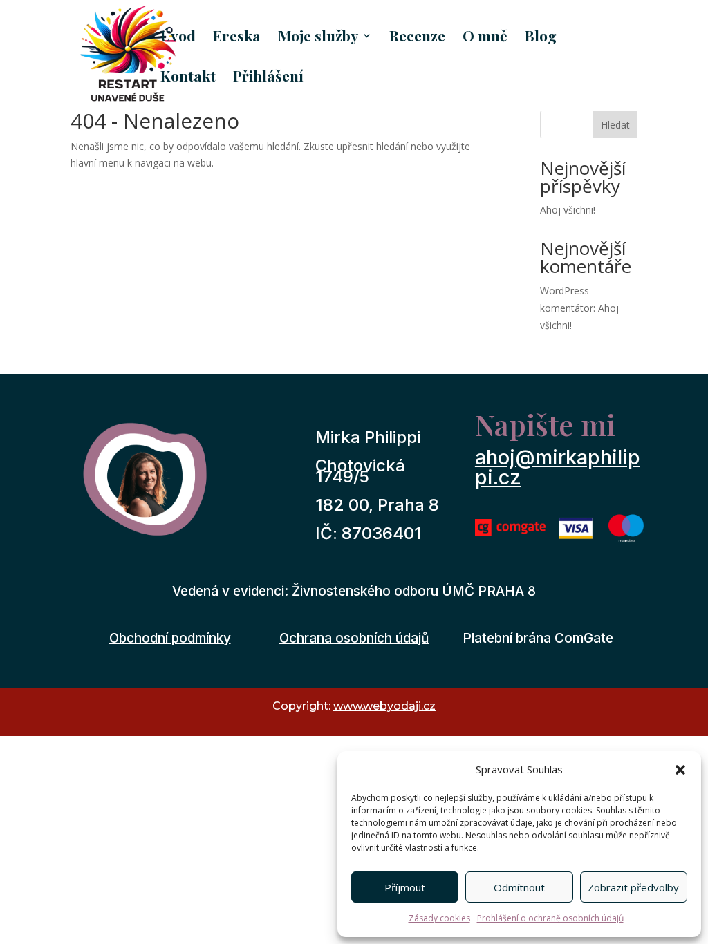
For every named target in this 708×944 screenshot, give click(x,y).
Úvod (178, 37)
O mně (485, 37)
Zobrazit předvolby (633, 887)
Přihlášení (268, 77)
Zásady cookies (439, 918)
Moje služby (318, 37)
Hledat (615, 124)
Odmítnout (519, 887)
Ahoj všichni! (567, 209)
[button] (680, 770)
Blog (541, 37)
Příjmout (404, 887)
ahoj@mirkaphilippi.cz (557, 467)
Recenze (417, 37)
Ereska (237, 37)
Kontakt (188, 77)
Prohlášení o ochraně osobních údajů (550, 918)
